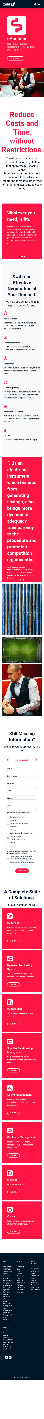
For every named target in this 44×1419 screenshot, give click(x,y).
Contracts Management (17, 839)
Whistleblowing (35, 1289)
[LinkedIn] (10, 1357)
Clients (19, 1278)
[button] (19, 256)
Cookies (33, 1280)
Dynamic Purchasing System (19, 823)
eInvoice (12, 846)
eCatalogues (14, 830)
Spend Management (16, 836)
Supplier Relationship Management (21, 833)
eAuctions (13, 827)
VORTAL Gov (7, 1269)
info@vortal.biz (8, 1349)
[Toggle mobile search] (35, 4)
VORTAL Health (8, 1271)
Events (19, 1271)
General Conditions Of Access (35, 1276)
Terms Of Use (35, 1271)
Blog (18, 1269)
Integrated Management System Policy (35, 1285)
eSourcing (13, 820)
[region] (22, 231)
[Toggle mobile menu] (39, 4)
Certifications (21, 1287)
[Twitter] (6, 1357)
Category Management (17, 817)
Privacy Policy (22, 853)
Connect (12, 843)
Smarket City (7, 1278)
